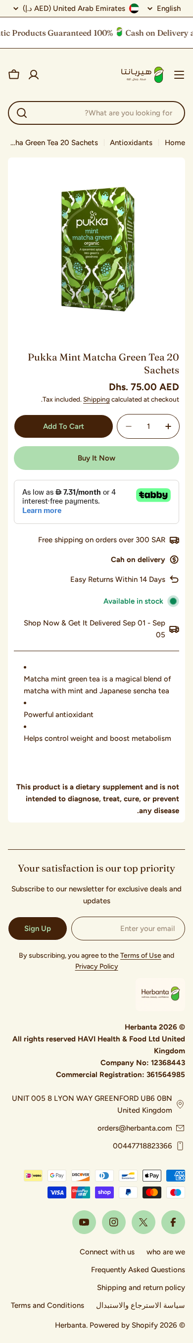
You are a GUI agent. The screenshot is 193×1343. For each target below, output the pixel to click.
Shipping (96, 399)
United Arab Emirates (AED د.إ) (74, 8)
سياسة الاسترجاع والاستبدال (140, 1305)
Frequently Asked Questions (138, 1269)
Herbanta (70, 1325)
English (169, 8)
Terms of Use (140, 955)
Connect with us (107, 1251)
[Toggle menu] (179, 75)
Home (175, 142)
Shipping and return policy (141, 1287)
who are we (165, 1251)
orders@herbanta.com (134, 1128)
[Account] (34, 75)
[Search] (22, 113)
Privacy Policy (96, 966)
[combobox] (96, 113)
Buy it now (96, 458)
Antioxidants (131, 142)
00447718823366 (142, 1145)
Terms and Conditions (47, 1305)
